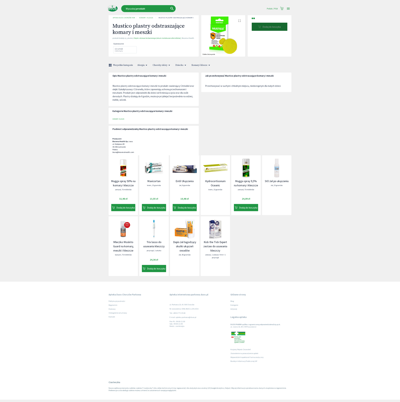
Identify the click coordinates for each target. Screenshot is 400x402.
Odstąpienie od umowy (118, 313)
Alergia (141, 65)
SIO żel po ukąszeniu (277, 181)
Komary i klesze (146, 18)
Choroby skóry (160, 65)
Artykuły (233, 309)
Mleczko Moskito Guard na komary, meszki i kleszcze (123, 246)
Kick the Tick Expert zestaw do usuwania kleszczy (215, 246)
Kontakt (112, 317)
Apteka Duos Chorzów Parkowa (124, 18)
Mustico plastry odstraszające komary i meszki (179, 18)
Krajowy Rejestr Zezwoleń (240, 349)
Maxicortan (153, 181)
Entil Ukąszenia (185, 181)
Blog (232, 301)
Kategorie (234, 305)
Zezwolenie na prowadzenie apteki (244, 353)
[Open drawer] (288, 8)
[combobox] (168, 8)
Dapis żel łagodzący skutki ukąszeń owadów (184, 246)
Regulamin (113, 305)
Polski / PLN (272, 8)
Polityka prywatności (117, 301)
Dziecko (179, 65)
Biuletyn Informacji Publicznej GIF (243, 361)
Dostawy (112, 309)
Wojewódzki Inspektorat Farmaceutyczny (247, 357)
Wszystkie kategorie (123, 65)
